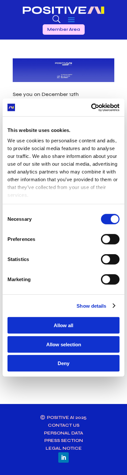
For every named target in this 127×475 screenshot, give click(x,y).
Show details (91, 305)
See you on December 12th (46, 94)
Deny (63, 363)
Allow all (63, 325)
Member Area (63, 29)
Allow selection (63, 344)
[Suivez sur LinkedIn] (63, 457)
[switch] (110, 239)
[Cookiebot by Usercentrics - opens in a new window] (91, 107)
